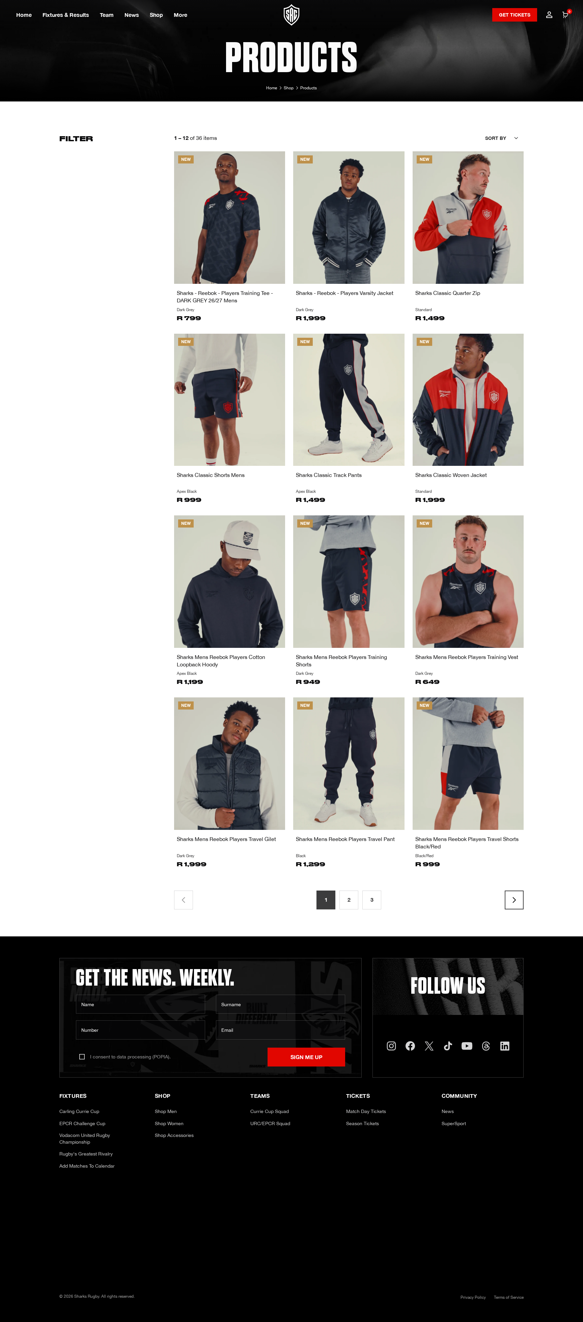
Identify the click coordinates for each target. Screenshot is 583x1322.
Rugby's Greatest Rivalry (86, 1153)
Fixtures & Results (66, 14)
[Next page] (514, 900)
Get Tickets (514, 15)
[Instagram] (391, 1045)
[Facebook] (410, 1045)
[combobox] (504, 137)
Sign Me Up (306, 1057)
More (180, 14)
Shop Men (166, 1111)
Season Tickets (362, 1123)
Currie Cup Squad (269, 1111)
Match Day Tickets (366, 1111)
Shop (156, 14)
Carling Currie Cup (79, 1111)
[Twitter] (429, 1045)
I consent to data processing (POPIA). (130, 1056)
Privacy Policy (473, 1297)
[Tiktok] (448, 1045)
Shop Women (169, 1123)
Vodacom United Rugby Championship (84, 1139)
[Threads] (485, 1045)
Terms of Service (509, 1297)
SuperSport (454, 1123)
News (131, 14)
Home (24, 14)
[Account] (549, 15)
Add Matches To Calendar (87, 1166)
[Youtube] (466, 1045)
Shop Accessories (174, 1135)
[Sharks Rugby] (292, 15)
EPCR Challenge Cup (82, 1123)
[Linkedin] (504, 1045)
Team (107, 14)
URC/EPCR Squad (270, 1123)
